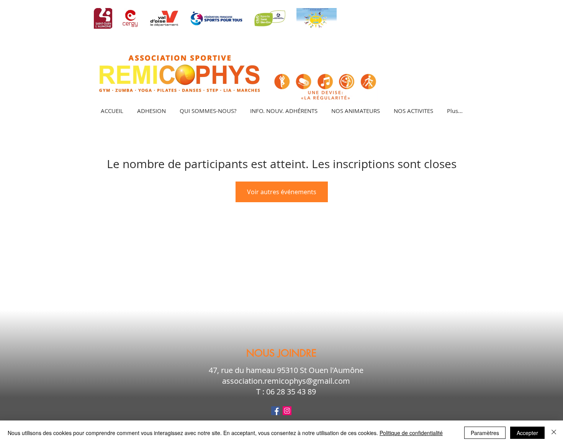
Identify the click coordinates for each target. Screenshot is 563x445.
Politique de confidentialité (411, 433)
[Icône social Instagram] (287, 410)
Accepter (527, 433)
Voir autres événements (281, 192)
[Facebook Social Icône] (275, 410)
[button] (413, 111)
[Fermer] (553, 433)
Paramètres (485, 433)
